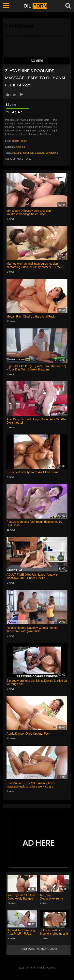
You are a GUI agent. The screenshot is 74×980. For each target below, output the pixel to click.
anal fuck (22, 152)
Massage (39, 152)
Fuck (30, 152)
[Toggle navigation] (6, 6)
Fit (23, 146)
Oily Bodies (52, 152)
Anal (18, 146)
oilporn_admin (19, 141)
